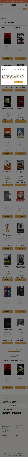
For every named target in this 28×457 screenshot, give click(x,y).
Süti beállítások (9, 82)
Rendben (18, 81)
